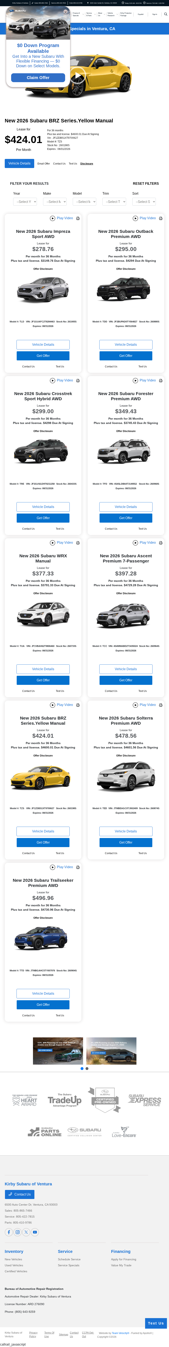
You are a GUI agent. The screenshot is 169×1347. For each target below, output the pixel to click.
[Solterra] (111, 1051)
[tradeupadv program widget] (64, 1100)
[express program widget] (144, 1100)
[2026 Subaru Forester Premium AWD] (126, 452)
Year (16, 193)
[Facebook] (9, 1232)
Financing (120, 1251)
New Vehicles (13, 1259)
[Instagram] (17, 1232)
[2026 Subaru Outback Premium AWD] (126, 290)
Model (77, 193)
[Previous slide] (82, 1068)
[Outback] (58, 1051)
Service (65, 1251)
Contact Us (22, 1194)
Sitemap (63, 1334)
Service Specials (68, 1265)
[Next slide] (87, 1068)
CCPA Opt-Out (88, 1334)
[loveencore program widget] (124, 1131)
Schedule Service (69, 1259)
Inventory (14, 1251)
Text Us (60, 366)
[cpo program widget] (104, 1100)
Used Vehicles (14, 1265)
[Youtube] (35, 1232)
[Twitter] (26, 1232)
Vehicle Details (19, 163)
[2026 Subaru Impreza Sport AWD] (43, 290)
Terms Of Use (49, 1334)
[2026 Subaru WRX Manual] (43, 615)
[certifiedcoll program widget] (84, 1131)
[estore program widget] (44, 1131)
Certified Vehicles (16, 1271)
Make (47, 193)
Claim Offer (38, 77)
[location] (87, 3)
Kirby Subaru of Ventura (13, 1334)
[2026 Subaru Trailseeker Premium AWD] (43, 939)
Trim (105, 193)
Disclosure (86, 163)
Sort (135, 193)
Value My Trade (121, 1265)
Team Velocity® (120, 1333)
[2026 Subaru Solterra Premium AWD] (126, 777)
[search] (165, 14)
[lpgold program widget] (24, 1100)
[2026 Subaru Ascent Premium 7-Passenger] (126, 615)
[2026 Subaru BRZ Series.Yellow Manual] (43, 777)
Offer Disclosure (43, 269)
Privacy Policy (33, 1334)
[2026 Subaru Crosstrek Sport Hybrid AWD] (43, 452)
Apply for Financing (123, 1259)
